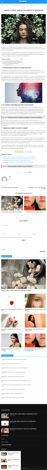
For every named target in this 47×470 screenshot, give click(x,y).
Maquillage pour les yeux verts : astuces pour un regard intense (35, 310)
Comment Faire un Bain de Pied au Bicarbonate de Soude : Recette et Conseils (16, 384)
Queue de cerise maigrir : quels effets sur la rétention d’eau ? (11, 310)
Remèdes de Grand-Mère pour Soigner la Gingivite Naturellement (16, 160)
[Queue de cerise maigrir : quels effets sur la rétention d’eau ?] (11, 301)
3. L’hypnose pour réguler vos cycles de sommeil (11, 63)
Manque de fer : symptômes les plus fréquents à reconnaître (12, 376)
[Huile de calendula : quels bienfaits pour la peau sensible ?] (4, 467)
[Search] (45, 2)
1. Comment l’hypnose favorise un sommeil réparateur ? (12, 61)
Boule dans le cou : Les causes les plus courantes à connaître (12, 389)
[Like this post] (25, 172)
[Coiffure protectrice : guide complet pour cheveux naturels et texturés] (35, 321)
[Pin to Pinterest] (28, 172)
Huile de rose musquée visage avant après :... (35, 211)
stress (30, 107)
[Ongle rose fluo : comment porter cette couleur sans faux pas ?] (11, 321)
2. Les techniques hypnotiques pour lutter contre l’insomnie (12, 62)
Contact (2, 439)
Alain (17, 12)
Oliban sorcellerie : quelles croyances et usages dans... (12, 211)
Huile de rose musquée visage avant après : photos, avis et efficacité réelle (34, 349)
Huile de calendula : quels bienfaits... (13, 466)
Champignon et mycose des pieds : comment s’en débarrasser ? (13, 372)
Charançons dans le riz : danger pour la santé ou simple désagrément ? (14, 367)
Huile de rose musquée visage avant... (14, 460)
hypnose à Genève (31, 76)
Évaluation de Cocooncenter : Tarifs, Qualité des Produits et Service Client (18, 162)
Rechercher (3, 249)
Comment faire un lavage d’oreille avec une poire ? (10, 363)
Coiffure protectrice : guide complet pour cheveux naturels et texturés (34, 330)
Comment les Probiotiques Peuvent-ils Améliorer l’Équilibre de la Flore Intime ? (19, 158)
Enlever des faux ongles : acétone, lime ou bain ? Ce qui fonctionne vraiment (15, 380)
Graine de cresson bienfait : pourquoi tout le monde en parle (12, 397)
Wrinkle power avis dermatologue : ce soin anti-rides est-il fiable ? (11, 349)
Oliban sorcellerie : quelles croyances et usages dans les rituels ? (16, 290)
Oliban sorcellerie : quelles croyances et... (13, 453)
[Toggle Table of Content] (21, 59)
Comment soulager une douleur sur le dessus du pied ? (11, 393)
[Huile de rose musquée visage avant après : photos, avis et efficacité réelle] (35, 203)
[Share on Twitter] (27, 172)
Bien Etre (7, 5)
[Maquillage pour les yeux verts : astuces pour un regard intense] (35, 301)
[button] (3, 206)
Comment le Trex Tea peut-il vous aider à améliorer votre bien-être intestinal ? (19, 156)
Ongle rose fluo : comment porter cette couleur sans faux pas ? (11, 330)
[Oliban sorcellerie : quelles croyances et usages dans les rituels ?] (12, 203)
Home (2, 5)
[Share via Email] (30, 172)
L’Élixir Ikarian (3, 448)
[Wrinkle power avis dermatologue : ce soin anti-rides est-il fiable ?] (11, 340)
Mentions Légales (4, 441)
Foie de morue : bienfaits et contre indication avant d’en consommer (14, 359)
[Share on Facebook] (26, 172)
